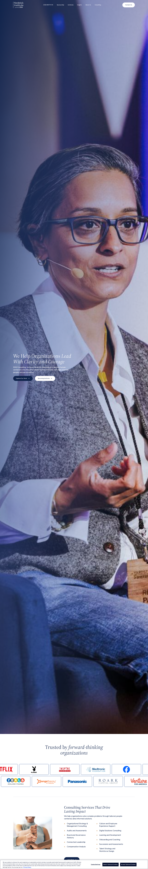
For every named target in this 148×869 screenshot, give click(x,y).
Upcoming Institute (44, 378)
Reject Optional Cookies (110, 864)
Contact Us (128, 5)
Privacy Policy (27, 867)
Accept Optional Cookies (128, 864)
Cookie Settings (95, 864)
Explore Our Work (21, 378)
